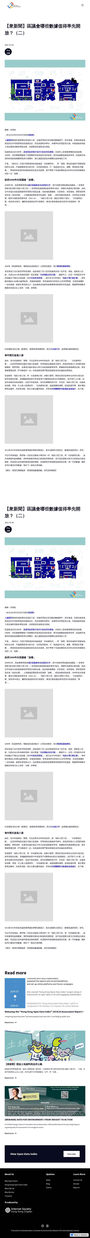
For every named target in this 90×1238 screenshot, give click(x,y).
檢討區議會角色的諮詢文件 (39, 185)
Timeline (8, 1196)
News (48, 1180)
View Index (71, 1154)
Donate (76, 1184)
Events (49, 1187)
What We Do (9, 1188)
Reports (76, 1187)
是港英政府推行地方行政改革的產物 (38, 152)
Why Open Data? (11, 1181)
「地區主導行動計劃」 (70, 278)
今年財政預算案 (35, 278)
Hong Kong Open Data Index (16, 1185)
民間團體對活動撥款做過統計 (64, 389)
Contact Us (77, 1180)
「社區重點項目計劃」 (47, 274)
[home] (14, 5)
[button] (82, 5)
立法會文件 (55, 349)
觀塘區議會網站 (63, 266)
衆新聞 (31, 135)
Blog (48, 1184)
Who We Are (9, 1192)
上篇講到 (8, 140)
